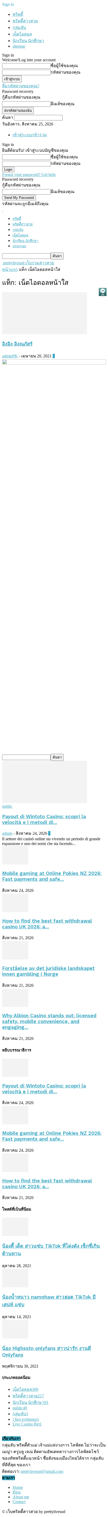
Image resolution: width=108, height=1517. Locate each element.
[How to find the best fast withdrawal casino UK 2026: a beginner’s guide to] (15, 910)
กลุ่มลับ (19, 27)
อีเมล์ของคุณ (62, 104)
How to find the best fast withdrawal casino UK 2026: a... (47, 924)
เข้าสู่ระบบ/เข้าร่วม (30, 135)
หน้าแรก (10, 269)
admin (7, 833)
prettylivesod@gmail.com (42, 1471)
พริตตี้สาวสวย (25, 21)
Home (18, 1487)
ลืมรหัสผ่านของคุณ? (20, 86)
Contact (19, 1501)
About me (21, 1497)
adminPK (10, 356)
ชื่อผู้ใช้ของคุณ (64, 65)
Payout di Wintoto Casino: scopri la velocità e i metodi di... (44, 819)
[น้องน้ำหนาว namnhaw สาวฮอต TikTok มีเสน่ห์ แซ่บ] (15, 1286)
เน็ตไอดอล (22, 34)
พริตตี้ (18, 14)
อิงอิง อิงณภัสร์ (17, 344)
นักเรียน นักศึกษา (28, 40)
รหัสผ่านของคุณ (65, 72)
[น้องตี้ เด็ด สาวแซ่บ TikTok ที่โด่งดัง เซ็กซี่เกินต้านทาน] (15, 1234)
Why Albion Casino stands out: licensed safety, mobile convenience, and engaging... (49, 1021)
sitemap (19, 46)
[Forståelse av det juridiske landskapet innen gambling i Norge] (15, 958)
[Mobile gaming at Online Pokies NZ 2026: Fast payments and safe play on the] (15, 863)
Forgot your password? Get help (29, 174)
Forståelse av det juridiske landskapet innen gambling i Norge (48, 971)
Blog (17, 1492)
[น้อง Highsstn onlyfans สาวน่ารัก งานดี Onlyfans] (15, 1337)
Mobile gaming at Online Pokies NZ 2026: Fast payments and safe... (51, 876)
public (7, 806)
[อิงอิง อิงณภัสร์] (44, 333)
